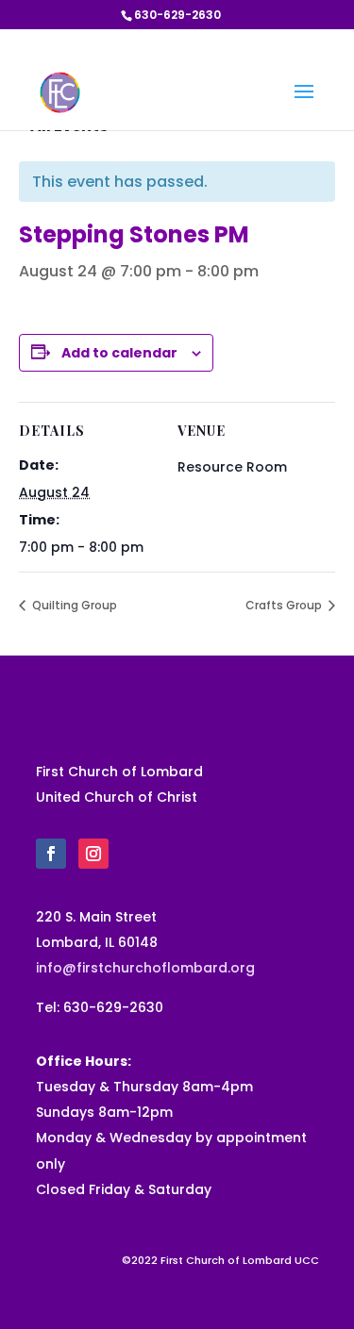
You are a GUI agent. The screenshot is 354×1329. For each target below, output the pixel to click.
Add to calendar (119, 352)
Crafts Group (285, 605)
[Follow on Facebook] (51, 854)
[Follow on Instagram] (93, 854)
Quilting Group (73, 605)
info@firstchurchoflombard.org (145, 967)
